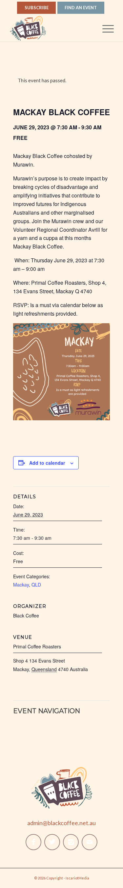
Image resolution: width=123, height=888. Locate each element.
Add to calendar (47, 462)
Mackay (21, 584)
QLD (36, 584)
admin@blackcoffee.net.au (61, 822)
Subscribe (37, 7)
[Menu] (105, 28)
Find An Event (81, 7)
